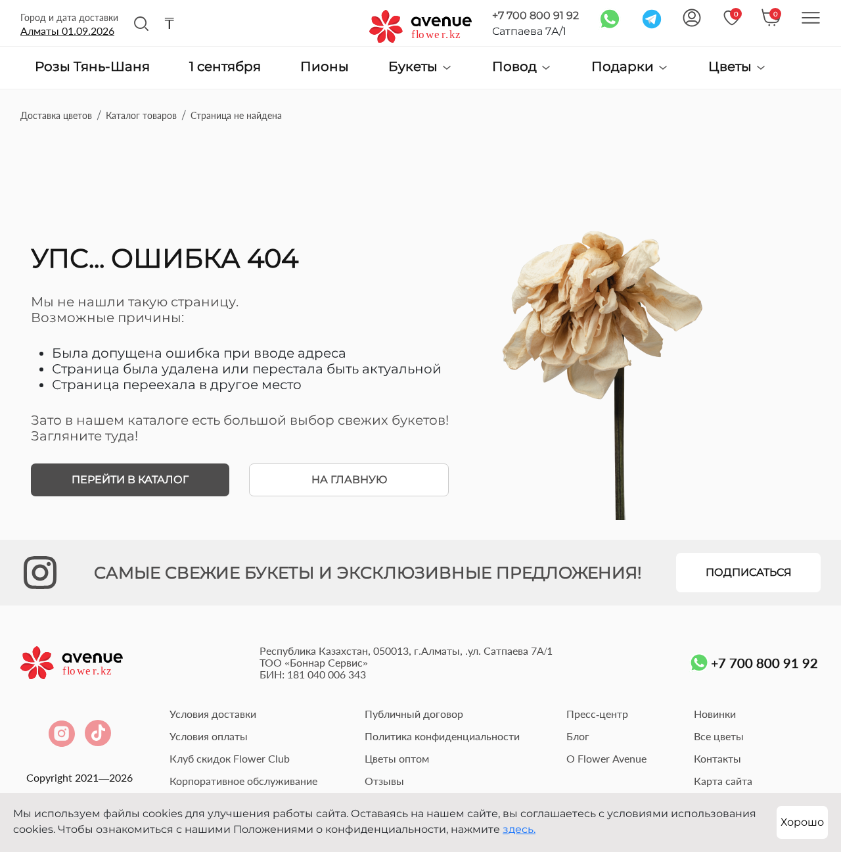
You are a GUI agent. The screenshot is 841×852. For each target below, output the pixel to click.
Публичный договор (414, 713)
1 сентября (225, 67)
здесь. (519, 829)
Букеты (414, 67)
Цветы (731, 67)
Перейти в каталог (130, 479)
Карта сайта (723, 780)
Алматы (67, 30)
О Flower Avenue (606, 758)
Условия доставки (213, 713)
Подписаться (749, 572)
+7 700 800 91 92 (535, 15)
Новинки (715, 713)
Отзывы (384, 780)
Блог (577, 736)
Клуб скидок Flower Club (230, 758)
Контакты (717, 758)
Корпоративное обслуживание (243, 780)
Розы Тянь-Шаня (92, 67)
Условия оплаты (209, 736)
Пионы (324, 67)
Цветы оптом (397, 758)
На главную (349, 479)
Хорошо (802, 822)
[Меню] (811, 18)
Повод (516, 67)
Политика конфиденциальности (442, 736)
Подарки (624, 67)
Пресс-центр (597, 713)
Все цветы (719, 736)
